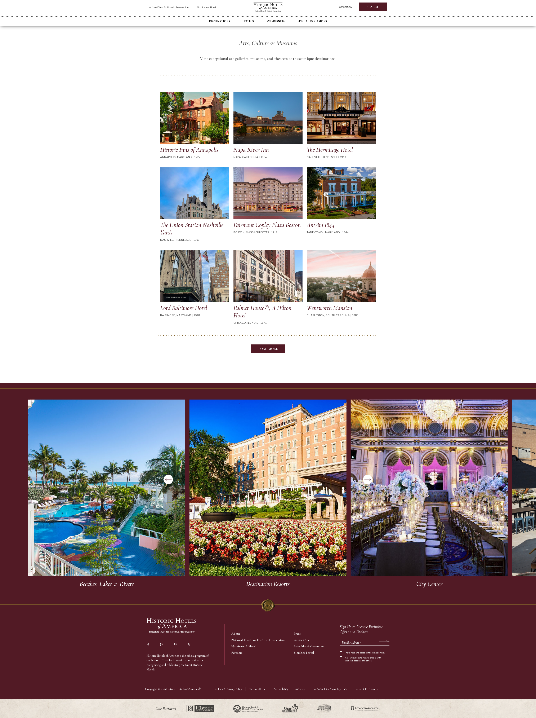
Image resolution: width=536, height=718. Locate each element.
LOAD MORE (268, 349)
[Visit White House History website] (324, 708)
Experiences (275, 21)
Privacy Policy (378, 652)
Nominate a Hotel (206, 7)
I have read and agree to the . (365, 652)
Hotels (248, 21)
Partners (236, 653)
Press (297, 633)
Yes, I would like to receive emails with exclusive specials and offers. (363, 659)
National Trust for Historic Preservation (169, 7)
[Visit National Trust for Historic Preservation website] (248, 708)
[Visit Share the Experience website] (290, 708)
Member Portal (304, 653)
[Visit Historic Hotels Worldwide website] (200, 708)
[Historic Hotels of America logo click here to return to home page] (268, 8)
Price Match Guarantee (309, 646)
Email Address (351, 642)
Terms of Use (257, 689)
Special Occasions (312, 21)
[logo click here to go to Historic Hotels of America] (172, 626)
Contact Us (301, 640)
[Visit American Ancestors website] (365, 708)
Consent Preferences (366, 689)
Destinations (219, 21)
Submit (384, 641)
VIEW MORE (106, 495)
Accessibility (280, 689)
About (235, 633)
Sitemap (300, 689)
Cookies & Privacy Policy (228, 689)
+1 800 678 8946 (344, 7)
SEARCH (373, 7)
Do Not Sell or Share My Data (329, 689)
